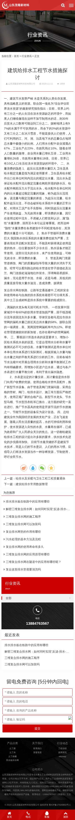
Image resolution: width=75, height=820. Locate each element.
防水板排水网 (12, 760)
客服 (46, 816)
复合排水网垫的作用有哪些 (23, 531)
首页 (16, 56)
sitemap (62, 756)
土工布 (12, 752)
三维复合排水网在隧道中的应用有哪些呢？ (33, 562)
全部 (8, 598)
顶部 (65, 816)
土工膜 (12, 748)
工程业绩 (62, 748)
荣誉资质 (37, 752)
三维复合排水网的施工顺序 (23, 516)
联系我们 (37, 748)
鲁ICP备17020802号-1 (60, 805)
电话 (28, 816)
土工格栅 (12, 756)
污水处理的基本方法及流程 (23, 539)
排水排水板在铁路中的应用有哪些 (27, 501)
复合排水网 (11, 290)
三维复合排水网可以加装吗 (23, 524)
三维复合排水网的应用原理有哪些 (27, 554)
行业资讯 (27, 56)
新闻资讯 (62, 752)
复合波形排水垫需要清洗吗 (23, 569)
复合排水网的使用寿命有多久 (24, 546)
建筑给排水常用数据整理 (32, 484)
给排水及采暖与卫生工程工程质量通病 (40, 478)
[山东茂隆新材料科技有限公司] (15, 5)
